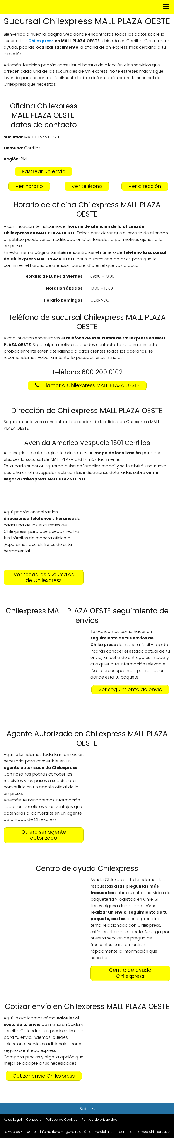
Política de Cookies (61, 1119)
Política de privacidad (99, 1119)
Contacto (34, 1119)
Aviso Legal (13, 1119)
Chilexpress (41, 41)
